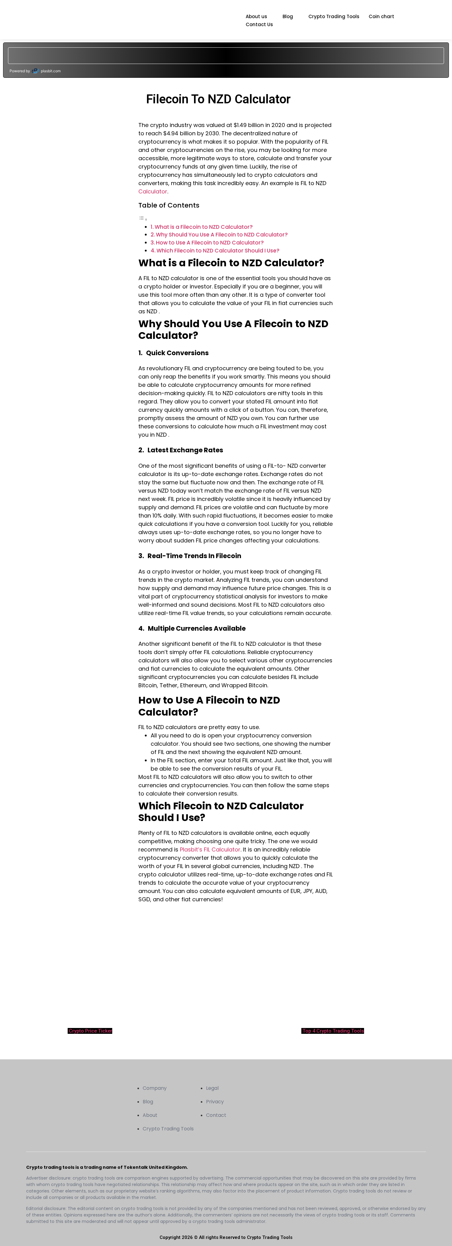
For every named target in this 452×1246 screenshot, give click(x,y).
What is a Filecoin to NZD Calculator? (204, 227)
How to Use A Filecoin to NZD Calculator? (210, 242)
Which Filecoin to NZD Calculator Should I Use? (218, 250)
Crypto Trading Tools (333, 16)
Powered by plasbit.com (35, 71)
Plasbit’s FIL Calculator (210, 849)
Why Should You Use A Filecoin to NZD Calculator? (222, 234)
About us (256, 16)
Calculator (152, 191)
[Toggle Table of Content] (143, 219)
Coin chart (381, 16)
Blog (288, 16)
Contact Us (259, 24)
